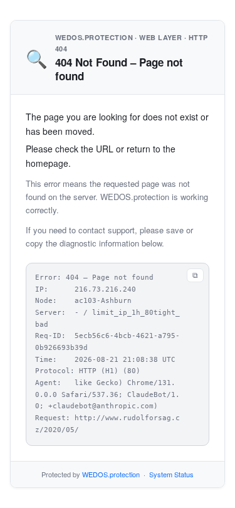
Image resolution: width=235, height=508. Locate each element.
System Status (171, 474)
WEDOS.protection (111, 474)
